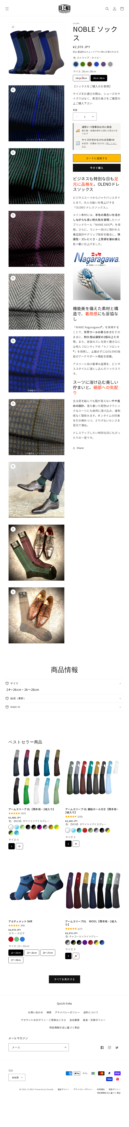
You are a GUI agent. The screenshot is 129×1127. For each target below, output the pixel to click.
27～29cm (16, 959)
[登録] (65, 1047)
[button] (7, 8)
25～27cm (47, 952)
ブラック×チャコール (28, 827)
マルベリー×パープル (84, 942)
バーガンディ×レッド (90, 942)
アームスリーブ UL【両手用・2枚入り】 (31, 809)
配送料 (81, 51)
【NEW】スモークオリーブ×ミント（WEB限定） (22, 827)
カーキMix (16, 939)
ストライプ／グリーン (83, 64)
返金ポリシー (63, 1089)
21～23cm (16, 952)
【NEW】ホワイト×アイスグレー (10, 827)
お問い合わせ (35, 1012)
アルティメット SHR (20, 921)
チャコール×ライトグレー (45, 827)
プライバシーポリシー (67, 1012)
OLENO (30, 1089)
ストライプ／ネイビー (76, 64)
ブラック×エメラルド (79, 830)
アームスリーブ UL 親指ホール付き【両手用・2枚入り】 (92, 811)
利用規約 (101, 1089)
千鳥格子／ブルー (96, 64)
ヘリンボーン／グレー (110, 64)
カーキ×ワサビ (90, 830)
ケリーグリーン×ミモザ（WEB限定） (56, 827)
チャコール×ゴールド (107, 830)
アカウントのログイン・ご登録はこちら (43, 1020)
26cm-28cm (99, 77)
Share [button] (80, 448)
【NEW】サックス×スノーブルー (73, 830)
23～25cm (31, 952)
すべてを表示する (64, 979)
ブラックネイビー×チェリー (39, 827)
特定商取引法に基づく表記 (64, 1027)
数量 (75, 110)
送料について (90, 1012)
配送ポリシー (115, 1089)
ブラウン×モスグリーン (50, 827)
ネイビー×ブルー (101, 942)
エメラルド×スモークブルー (16, 832)
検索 (49, 1012)
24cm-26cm (81, 77)
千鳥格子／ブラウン (90, 64)
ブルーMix (22, 939)
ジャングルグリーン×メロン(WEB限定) (10, 832)
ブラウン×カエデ (84, 830)
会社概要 (75, 1020)
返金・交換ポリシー (94, 1020)
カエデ (10, 939)
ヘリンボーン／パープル (103, 64)
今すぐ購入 (96, 168)
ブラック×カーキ (33, 827)
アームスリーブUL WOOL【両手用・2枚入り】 (91, 923)
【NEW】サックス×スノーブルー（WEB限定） (16, 827)
